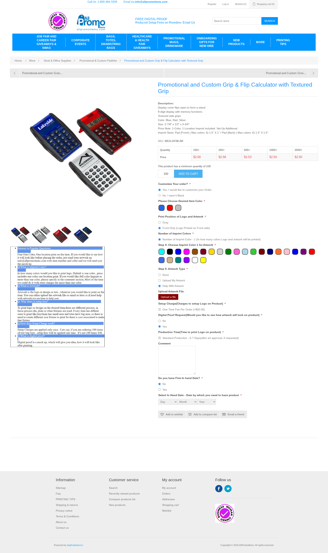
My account (169, 487)
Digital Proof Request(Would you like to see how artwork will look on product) (209, 314)
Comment (164, 343)
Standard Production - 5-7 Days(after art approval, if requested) (200, 337)
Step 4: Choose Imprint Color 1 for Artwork (186, 245)
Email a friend (236, 414)
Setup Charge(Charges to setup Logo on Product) (191, 303)
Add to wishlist (174, 414)
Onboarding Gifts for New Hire (207, 42)
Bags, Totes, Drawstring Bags (111, 42)
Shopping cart (170, 504)
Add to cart (188, 173)
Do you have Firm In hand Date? (179, 378)
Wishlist (166, 510)
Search (269, 20)
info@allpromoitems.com (151, 1)
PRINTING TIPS (283, 42)
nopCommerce (75, 545)
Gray (165, 222)
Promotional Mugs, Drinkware (174, 42)
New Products (236, 42)
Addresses (168, 499)
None (165, 274)
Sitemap (61, 487)
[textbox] (237, 21)
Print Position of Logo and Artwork (181, 216)
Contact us (62, 527)
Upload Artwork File (171, 291)
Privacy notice (64, 510)
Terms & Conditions (67, 516)
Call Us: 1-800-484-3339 (102, 1)
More (260, 42)
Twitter (228, 488)
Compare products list (122, 499)
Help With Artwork (173, 285)
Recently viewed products (124, 493)
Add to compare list (205, 414)
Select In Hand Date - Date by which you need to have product (199, 395)
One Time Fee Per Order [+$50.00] (183, 309)
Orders (166, 493)
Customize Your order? (173, 183)
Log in (225, 4)
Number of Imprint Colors (175, 233)
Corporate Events (80, 42)
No (164, 320)
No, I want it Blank (173, 195)
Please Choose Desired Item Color (180, 201)
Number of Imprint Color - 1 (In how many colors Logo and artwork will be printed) (211, 239)
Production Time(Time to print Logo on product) (190, 332)
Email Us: (145, 1)
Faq (58, 493)
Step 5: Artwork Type (172, 269)
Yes (164, 326)
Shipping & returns (67, 504)
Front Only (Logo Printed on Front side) (186, 227)
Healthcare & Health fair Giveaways (142, 42)
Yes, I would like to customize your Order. (187, 189)
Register (212, 4)
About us (61, 522)
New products (117, 504)
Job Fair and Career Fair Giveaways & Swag (46, 42)
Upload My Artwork (173, 280)
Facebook (218, 488)
